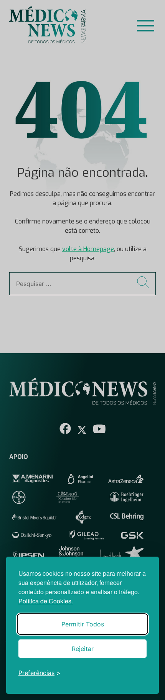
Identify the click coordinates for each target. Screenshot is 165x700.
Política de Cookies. (45, 600)
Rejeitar (83, 648)
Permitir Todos (82, 624)
